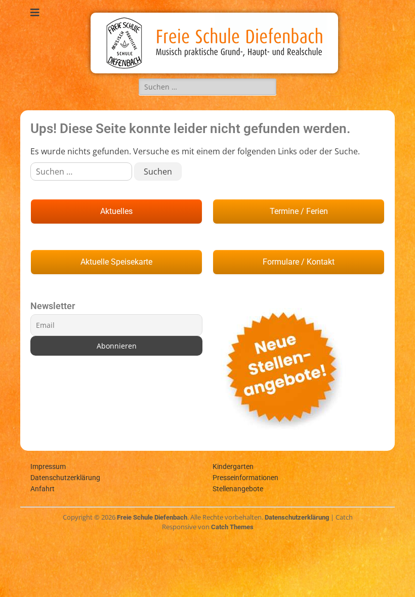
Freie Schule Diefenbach (152, 517)
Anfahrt (42, 489)
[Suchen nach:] (207, 86)
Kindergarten (233, 466)
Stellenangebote (238, 489)
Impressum (48, 466)
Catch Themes (232, 527)
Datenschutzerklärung (65, 478)
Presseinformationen (245, 478)
